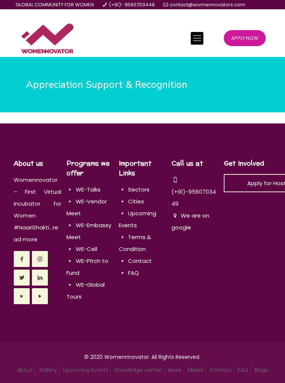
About (25, 370)
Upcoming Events (85, 370)
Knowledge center (138, 370)
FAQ (133, 273)
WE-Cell (86, 249)
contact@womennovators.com (207, 4)
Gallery (48, 370)
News (174, 370)
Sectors (139, 189)
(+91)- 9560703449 (132, 4)
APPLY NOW (244, 38)
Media (195, 370)
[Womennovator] (47, 38)
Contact (140, 261)
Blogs (261, 370)
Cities (136, 201)
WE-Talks (88, 189)
